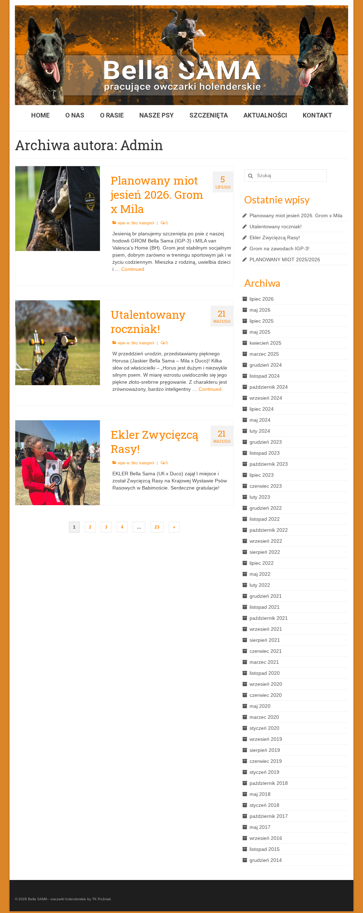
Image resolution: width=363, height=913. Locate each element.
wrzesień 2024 (266, 398)
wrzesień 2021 (266, 629)
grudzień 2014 (266, 860)
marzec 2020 (264, 717)
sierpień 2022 (265, 552)
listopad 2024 (265, 376)
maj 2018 (260, 794)
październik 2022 (269, 530)
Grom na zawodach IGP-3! (279, 248)
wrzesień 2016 (266, 838)
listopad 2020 (265, 673)
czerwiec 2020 (266, 695)
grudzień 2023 (266, 442)
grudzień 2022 (266, 508)
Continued (132, 269)
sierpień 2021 (265, 640)
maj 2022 (260, 574)
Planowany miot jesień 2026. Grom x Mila (296, 215)
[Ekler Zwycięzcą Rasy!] (57, 462)
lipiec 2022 (262, 563)
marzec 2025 (264, 354)
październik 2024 (269, 387)
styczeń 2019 (264, 772)
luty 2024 (260, 431)
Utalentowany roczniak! (276, 226)
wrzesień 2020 (266, 684)
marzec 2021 (264, 662)
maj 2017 (260, 827)
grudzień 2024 (266, 365)
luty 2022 (260, 585)
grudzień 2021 (266, 596)
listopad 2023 (265, 453)
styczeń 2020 (264, 728)
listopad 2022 (265, 519)
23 (157, 527)
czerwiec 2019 (266, 761)
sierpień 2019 (265, 750)
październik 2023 (269, 464)
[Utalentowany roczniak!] (57, 342)
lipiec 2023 (262, 475)
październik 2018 (269, 783)
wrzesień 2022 (266, 541)
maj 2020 (260, 706)
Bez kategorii (143, 223)
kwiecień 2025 (265, 343)
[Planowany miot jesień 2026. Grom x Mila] (57, 208)
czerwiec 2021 (266, 651)
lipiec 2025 (262, 321)
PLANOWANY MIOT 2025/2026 (285, 259)
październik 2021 (269, 618)
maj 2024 (260, 420)
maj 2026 (260, 310)
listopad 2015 (265, 849)
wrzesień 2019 (266, 739)
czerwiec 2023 (266, 486)
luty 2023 (260, 497)
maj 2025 (260, 332)
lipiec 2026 (262, 299)
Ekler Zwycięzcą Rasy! (275, 237)
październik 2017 (269, 816)
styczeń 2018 (264, 805)
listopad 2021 (265, 607)
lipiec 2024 (262, 409)
